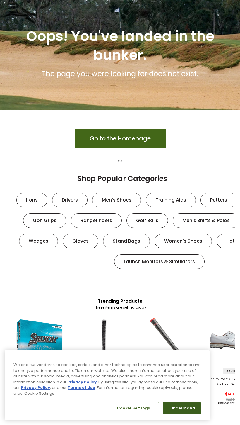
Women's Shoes (183, 241)
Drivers (70, 200)
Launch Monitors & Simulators (159, 261)
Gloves (80, 241)
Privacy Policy (82, 382)
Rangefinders (96, 220)
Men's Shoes (116, 200)
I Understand (182, 408)
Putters (218, 200)
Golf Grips (44, 220)
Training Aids (170, 200)
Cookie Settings (133, 408)
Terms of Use (81, 387)
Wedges (38, 241)
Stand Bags (126, 241)
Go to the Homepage (120, 138)
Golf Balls (147, 220)
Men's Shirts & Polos (206, 220)
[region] (107, 385)
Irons (32, 200)
